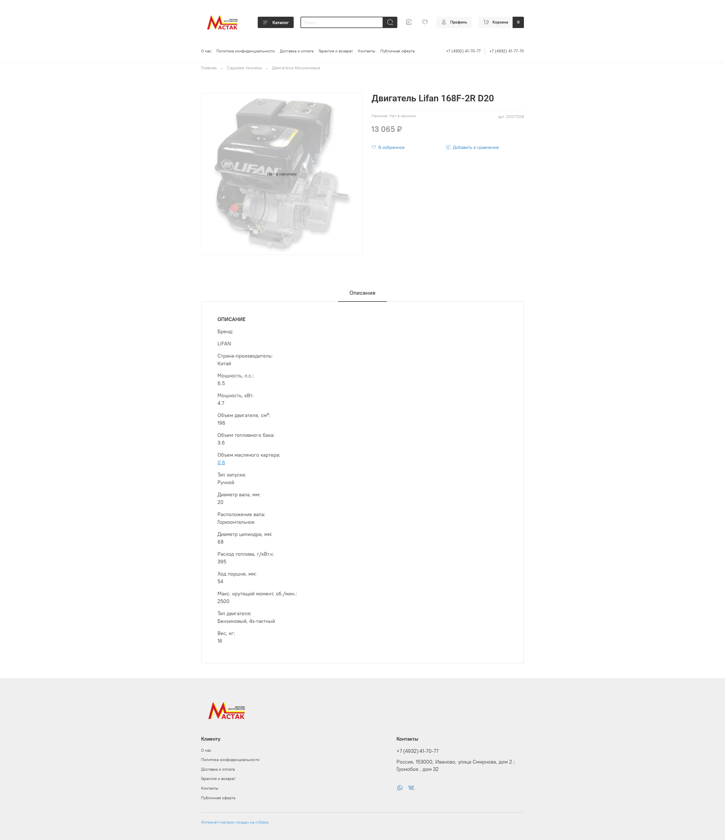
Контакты (366, 51)
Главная (209, 67)
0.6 (221, 462)
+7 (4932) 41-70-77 (463, 51)
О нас (206, 51)
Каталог (280, 22)
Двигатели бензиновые (296, 67)
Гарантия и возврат (336, 51)
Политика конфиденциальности (245, 51)
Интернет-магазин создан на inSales (235, 822)
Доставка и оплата (297, 51)
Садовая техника (244, 67)
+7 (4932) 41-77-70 (506, 51)
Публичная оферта (397, 51)
